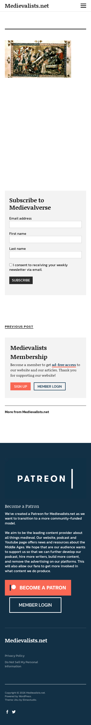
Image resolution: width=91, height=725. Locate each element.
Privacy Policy (15, 655)
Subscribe (21, 280)
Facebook (7, 711)
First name (17, 233)
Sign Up (20, 386)
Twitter (14, 711)
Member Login (50, 386)
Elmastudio (29, 700)
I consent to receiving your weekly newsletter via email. (38, 267)
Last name (17, 248)
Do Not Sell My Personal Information (21, 664)
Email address (20, 218)
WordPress (25, 696)
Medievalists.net (27, 5)
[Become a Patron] (38, 594)
